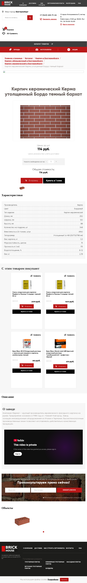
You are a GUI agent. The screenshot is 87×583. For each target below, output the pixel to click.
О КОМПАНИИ (23, 4)
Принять (64, 579)
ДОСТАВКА (32, 3)
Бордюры (49, 568)
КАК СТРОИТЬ (42, 4)
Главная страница (13, 58)
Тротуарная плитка (32, 562)
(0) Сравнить (12, 34)
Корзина (9, 30)
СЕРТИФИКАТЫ (51, 3)
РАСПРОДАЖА (70, 3)
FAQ (79, 3)
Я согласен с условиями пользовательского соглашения (63, 497)
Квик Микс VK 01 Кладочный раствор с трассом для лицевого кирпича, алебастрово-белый (26, 353)
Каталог (29, 58)
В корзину (33, 180)
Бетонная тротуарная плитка (33, 567)
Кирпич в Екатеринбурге (47, 58)
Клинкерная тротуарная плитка (55, 563)
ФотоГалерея (45, 50)
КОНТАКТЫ (60, 3)
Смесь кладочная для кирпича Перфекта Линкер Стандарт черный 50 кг (26, 294)
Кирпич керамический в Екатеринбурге (23, 63)
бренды (16, 50)
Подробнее (53, 579)
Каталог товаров (41, 44)
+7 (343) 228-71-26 (48, 15)
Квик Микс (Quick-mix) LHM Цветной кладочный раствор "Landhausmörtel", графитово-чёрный (60, 354)
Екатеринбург (22, 12)
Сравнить (37, 276)
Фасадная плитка (74, 562)
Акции (75, 50)
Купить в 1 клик (54, 180)
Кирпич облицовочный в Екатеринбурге (24, 61)
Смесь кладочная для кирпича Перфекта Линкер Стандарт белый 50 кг (59, 294)
